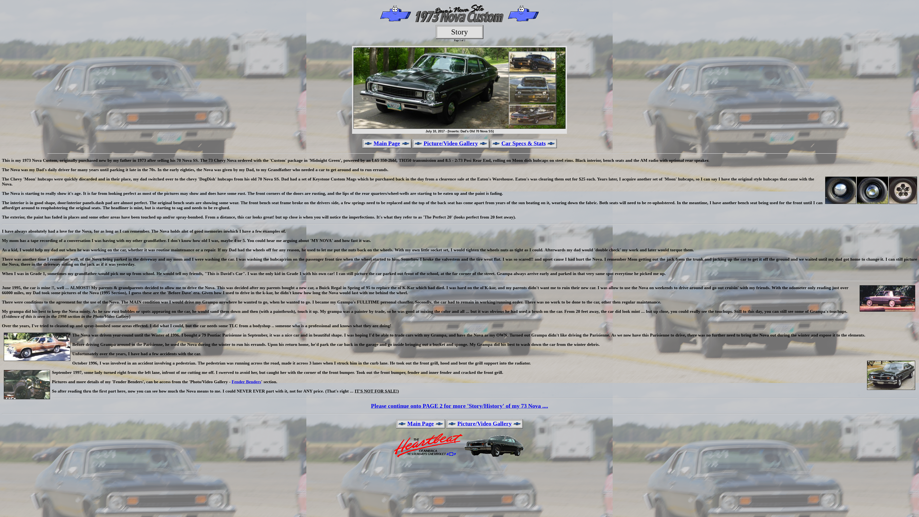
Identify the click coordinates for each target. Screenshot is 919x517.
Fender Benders (246, 381)
